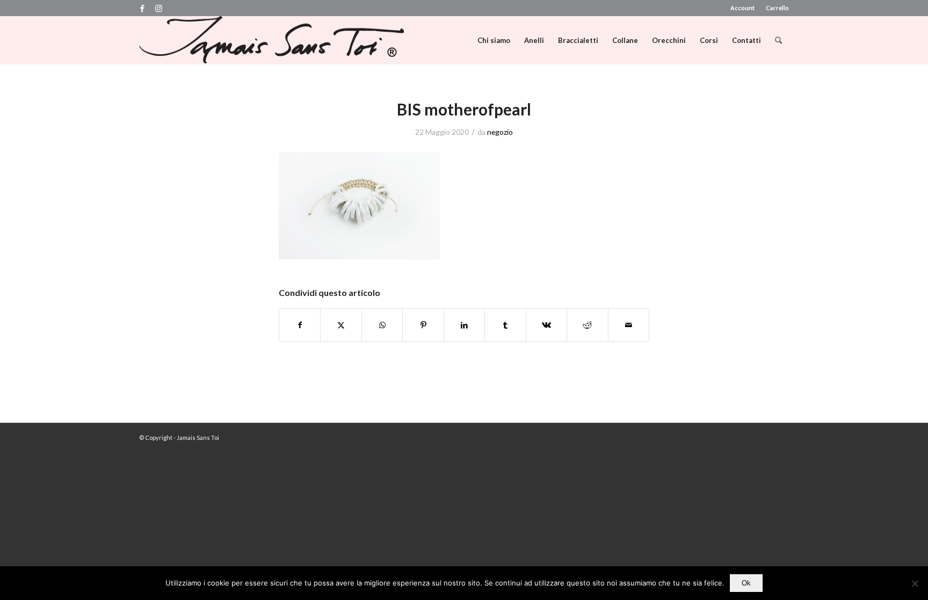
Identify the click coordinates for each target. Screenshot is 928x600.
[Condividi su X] (341, 325)
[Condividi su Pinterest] (423, 325)
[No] (914, 583)
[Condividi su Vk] (546, 325)
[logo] (271, 40)
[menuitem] (742, 8)
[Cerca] (778, 40)
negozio (500, 131)
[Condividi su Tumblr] (505, 325)
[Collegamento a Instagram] (158, 8)
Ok (746, 583)
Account (742, 7)
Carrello (777, 7)
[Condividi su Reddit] (587, 325)
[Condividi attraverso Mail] (628, 325)
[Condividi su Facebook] (299, 325)
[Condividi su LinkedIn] (464, 325)
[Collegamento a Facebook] (142, 8)
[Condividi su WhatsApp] (382, 325)
